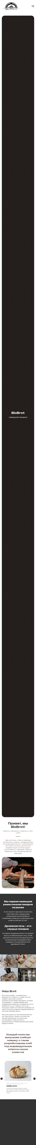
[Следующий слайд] (34, 1079)
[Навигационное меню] (33, 6)
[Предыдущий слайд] (1, 1079)
